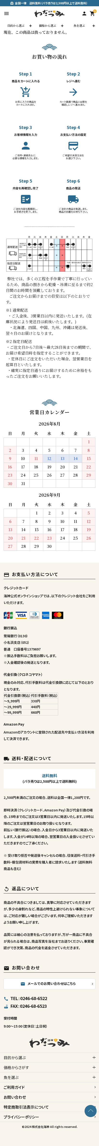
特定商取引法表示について (26, 1107)
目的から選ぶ (16, 25)
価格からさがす (16, 1067)
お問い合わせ (15, 1097)
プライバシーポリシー (21, 1117)
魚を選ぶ (79, 25)
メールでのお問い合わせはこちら (48, 983)
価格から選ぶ (47, 25)
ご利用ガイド (14, 1087)
